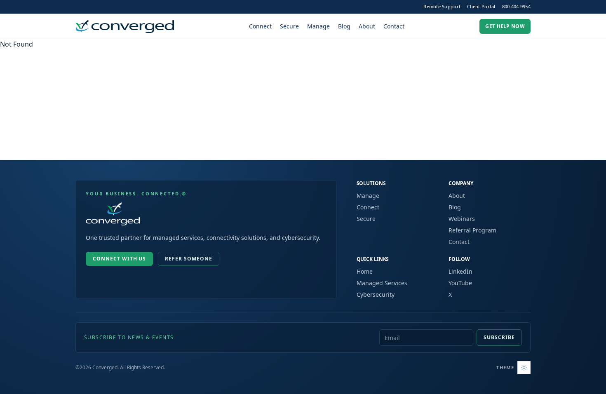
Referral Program (472, 230)
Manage (318, 26)
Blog (344, 26)
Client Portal (481, 6)
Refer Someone (188, 258)
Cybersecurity (376, 294)
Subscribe (499, 337)
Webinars (462, 219)
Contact (393, 26)
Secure (289, 26)
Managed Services (382, 283)
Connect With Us (119, 258)
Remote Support (441, 6)
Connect (260, 26)
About (367, 26)
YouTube (460, 283)
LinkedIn (460, 271)
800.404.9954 (516, 6)
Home (365, 271)
